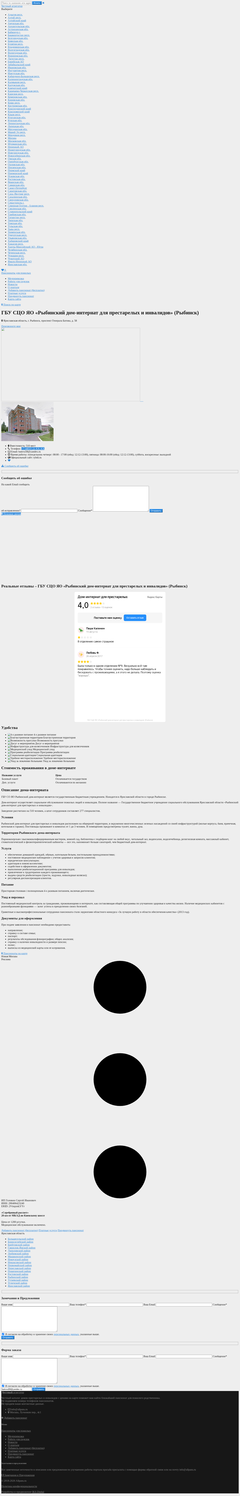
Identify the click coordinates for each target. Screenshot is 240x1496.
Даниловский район (19, 1250)
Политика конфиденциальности (19, 1486)
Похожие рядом (12, 513)
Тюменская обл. (16, 232)
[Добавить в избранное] (9, 460)
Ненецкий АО (16, 147)
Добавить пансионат (15, 1417)
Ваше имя (6, 1304)
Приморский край (18, 173)
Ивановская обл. (17, 67)
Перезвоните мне (11, 326)
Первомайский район (20, 1265)
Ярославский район (19, 1286)
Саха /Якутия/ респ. (19, 194)
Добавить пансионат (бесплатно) (26, 290)
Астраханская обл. (18, 29)
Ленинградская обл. (19, 123)
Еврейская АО (16, 61)
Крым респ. (14, 114)
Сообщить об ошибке (16, 466)
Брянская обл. (15, 41)
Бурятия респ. (15, 44)
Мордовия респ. (17, 135)
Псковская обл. (16, 176)
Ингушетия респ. (17, 70)
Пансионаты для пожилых (16, 273)
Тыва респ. (14, 229)
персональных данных (66, 1334)
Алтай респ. (14, 17)
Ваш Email (149, 1304)
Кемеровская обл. (17, 97)
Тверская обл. (15, 220)
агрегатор (12, 6)
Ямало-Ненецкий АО (20, 261)
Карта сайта (14, 299)
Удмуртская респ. (17, 235)
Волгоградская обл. (19, 50)
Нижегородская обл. (19, 149)
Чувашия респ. (16, 255)
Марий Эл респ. (17, 132)
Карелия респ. (16, 94)
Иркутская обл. (16, 73)
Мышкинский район (19, 1256)
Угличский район (17, 1283)
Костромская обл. (17, 105)
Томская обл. (15, 223)
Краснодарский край (19, 108)
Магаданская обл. (17, 129)
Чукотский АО (16, 258)
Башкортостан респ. (19, 35)
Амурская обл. (16, 23)
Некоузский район (18, 1259)
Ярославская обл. (17, 264)
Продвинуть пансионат (21, 296)
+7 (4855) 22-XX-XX (32, 448)
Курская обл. (15, 120)
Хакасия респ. (16, 244)
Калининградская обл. (20, 79)
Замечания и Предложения (19, 1475)
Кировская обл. (16, 99)
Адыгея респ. (15, 14)
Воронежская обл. (18, 55)
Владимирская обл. (18, 47)
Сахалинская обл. (17, 196)
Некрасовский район (19, 1262)
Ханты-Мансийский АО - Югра (25, 246)
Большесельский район (21, 1238)
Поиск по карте (12, 304)
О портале (13, 287)
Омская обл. (14, 158)
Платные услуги (17, 293)
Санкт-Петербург (17, 188)
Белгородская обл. (18, 38)
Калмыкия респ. (17, 82)
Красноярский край (19, 111)
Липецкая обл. (16, 126)
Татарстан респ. (16, 217)
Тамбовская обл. (17, 214)
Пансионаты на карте (15, 953)
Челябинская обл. (17, 249)
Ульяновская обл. (17, 238)
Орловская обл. (16, 164)
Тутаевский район (18, 1280)
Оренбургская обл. (18, 161)
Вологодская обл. (17, 52)
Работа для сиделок (18, 281)
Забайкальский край (19, 64)
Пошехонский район (19, 1271)
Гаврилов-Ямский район (21, 1247)
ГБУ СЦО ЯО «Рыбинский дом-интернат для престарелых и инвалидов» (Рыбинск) (120, 720)
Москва (12, 138)
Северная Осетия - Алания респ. (26, 205)
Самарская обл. (16, 185)
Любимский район (18, 1253)
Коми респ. (14, 102)
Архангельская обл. (19, 26)
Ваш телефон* (78, 1304)
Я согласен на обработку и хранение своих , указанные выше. (52, 1334)
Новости (12, 284)
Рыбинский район (18, 1277)
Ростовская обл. (16, 179)
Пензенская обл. (17, 167)
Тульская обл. (15, 226)
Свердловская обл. (18, 199)
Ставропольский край (20, 211)
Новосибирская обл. (19, 155)
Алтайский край (17, 20)
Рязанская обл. (16, 182)
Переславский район (19, 1268)
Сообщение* (85, 510)
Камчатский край (17, 88)
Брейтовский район (19, 1244)
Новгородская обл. (18, 152)
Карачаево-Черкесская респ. (23, 91)
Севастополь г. (16, 202)
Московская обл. (17, 141)
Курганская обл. (17, 117)
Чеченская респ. (17, 252)
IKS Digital (38, 1491)
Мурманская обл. (17, 144)
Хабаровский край (18, 241)
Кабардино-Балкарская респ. (24, 76)
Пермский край (16, 170)
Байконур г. (14, 32)
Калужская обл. (16, 85)
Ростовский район (18, 1274)
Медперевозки (16, 278)
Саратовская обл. (17, 191)
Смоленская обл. (17, 208)
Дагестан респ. (16, 58)
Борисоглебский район (20, 1241)
